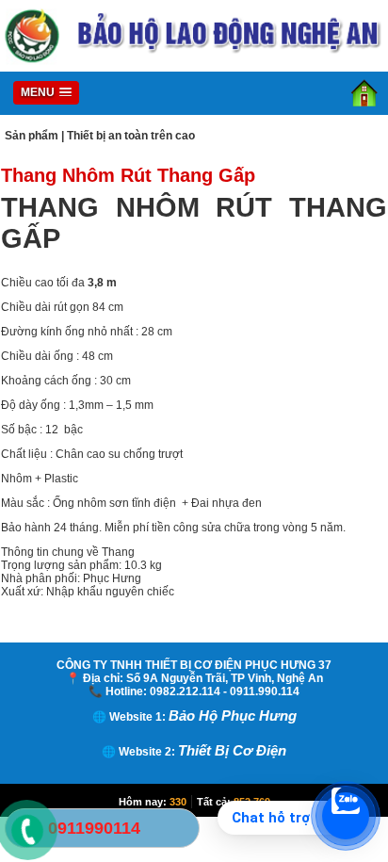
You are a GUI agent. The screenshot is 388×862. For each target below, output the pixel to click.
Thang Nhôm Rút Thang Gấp (128, 175)
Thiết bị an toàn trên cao (131, 135)
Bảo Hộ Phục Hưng (233, 715)
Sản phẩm (31, 135)
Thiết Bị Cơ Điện (232, 750)
